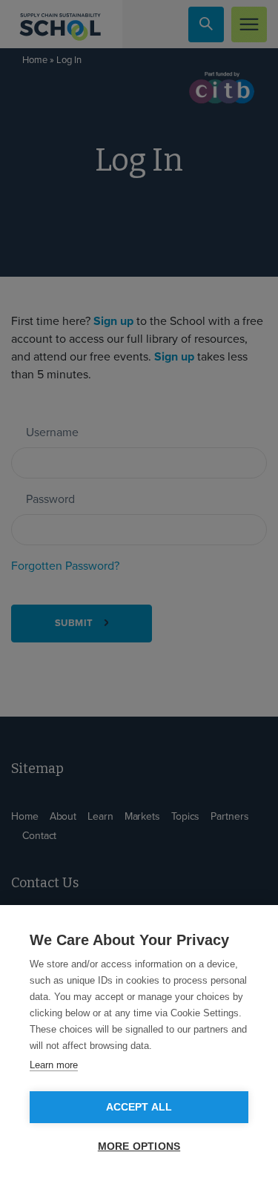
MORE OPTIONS (139, 1146)
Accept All (139, 1107)
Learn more (54, 1064)
